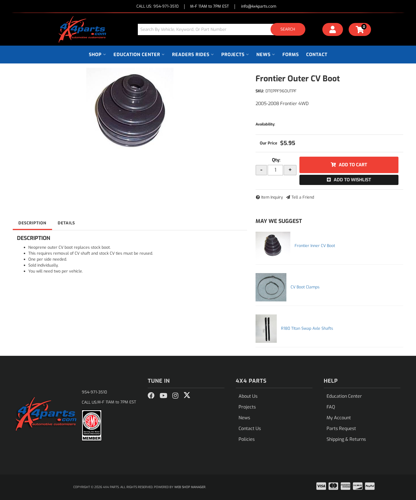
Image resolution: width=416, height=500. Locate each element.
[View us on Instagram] (175, 395)
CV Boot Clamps (305, 287)
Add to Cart (353, 165)
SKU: (260, 91)
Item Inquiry (272, 197)
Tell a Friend (302, 197)
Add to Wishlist (352, 180)
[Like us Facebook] (151, 395)
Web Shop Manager (189, 487)
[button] (223, 29)
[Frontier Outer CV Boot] (130, 110)
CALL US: (157, 6)
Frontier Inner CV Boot (315, 245)
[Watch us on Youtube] (163, 395)
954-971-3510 (94, 392)
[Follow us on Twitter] (186, 395)
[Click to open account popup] (332, 30)
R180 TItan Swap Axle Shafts (307, 328)
